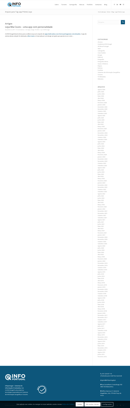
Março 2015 (101, 335)
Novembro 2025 (102, 109)
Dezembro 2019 (102, 263)
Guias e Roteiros (103, 64)
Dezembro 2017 (102, 315)
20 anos (100, 42)
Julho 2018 (101, 300)
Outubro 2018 (102, 293)
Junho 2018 (101, 302)
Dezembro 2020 (102, 237)
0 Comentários (20, 29)
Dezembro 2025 (102, 107)
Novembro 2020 (102, 239)
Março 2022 (101, 205)
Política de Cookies (68, 404)
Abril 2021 (101, 228)
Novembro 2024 (102, 135)
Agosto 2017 (101, 324)
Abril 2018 (101, 307)
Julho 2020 (101, 248)
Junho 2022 (101, 198)
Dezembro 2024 (102, 133)
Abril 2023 (101, 176)
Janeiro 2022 (101, 209)
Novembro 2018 (102, 291)
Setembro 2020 (102, 244)
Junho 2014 (101, 343)
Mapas (100, 66)
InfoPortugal (46, 29)
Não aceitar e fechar (92, 404)
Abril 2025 (101, 124)
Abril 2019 (101, 281)
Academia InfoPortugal (105, 44)
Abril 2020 (101, 254)
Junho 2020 (101, 250)
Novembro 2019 (102, 265)
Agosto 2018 (101, 298)
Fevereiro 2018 (102, 311)
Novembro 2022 (102, 187)
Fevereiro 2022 (102, 207)
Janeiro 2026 (101, 105)
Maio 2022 (101, 200)
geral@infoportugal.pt (109, 380)
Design (32, 29)
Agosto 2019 (101, 272)
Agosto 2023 (101, 168)
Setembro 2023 (102, 165)
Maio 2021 (101, 226)
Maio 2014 (101, 346)
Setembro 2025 (102, 113)
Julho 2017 (101, 326)
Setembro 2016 (102, 330)
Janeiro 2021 (101, 235)
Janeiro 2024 (101, 157)
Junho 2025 (101, 120)
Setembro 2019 (102, 270)
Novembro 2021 (102, 213)
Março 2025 (101, 126)
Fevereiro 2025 (102, 129)
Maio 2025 (101, 122)
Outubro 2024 (102, 137)
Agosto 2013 (101, 352)
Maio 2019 (101, 278)
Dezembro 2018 (102, 289)
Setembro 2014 (102, 339)
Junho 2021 (101, 224)
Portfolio (37, 29)
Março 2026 (101, 100)
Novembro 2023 (102, 161)
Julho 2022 (101, 196)
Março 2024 (101, 152)
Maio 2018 (101, 304)
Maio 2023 (101, 174)
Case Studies (102, 53)
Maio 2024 (101, 148)
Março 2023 (101, 178)
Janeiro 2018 (101, 313)
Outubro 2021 (102, 215)
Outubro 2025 (102, 111)
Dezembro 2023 (102, 159)
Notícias (100, 68)
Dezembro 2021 (102, 211)
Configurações (107, 404)
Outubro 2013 (102, 350)
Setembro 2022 (102, 191)
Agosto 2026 (101, 89)
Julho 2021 (101, 222)
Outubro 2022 (102, 189)
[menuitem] (56, 4)
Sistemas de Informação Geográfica (109, 72)
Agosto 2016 (101, 333)
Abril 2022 (101, 202)
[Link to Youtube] (120, 4)
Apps (29, 29)
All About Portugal (103, 46)
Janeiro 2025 (101, 131)
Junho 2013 (101, 354)
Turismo (100, 74)
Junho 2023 (101, 172)
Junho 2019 (101, 276)
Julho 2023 (101, 170)
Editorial (100, 57)
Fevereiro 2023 (102, 181)
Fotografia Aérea (103, 61)
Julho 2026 (101, 92)
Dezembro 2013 (102, 348)
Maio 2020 (101, 252)
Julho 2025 (101, 118)
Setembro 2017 (102, 322)
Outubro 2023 (102, 163)
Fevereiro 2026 (102, 103)
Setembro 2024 (102, 139)
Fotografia (101, 59)
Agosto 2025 (101, 115)
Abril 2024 (101, 150)
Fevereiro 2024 (102, 155)
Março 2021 (101, 231)
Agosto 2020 (101, 246)
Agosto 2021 (101, 220)
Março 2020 (101, 257)
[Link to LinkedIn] (117, 4)
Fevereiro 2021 (102, 233)
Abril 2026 (101, 98)
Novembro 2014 (102, 337)
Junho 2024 (101, 146)
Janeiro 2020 (101, 261)
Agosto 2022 (101, 194)
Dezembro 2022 (102, 185)
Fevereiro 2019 (102, 285)
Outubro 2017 (102, 320)
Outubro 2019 (102, 267)
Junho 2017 (101, 328)
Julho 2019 (101, 274)
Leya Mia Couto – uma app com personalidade (29, 27)
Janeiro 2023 (101, 183)
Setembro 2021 (102, 218)
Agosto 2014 (101, 341)
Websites (100, 79)
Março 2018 (101, 309)
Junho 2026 (101, 94)
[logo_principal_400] (14, 4)
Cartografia (101, 51)
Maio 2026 (101, 96)
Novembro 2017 (102, 317)
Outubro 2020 (102, 241)
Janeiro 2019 (101, 287)
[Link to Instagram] (123, 4)
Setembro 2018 (102, 296)
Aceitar (79, 404)
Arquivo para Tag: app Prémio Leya (18, 12)
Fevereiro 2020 (102, 259)
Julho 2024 (101, 144)
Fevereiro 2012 (102, 357)
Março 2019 (101, 283)
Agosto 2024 (101, 142)
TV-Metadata (102, 77)
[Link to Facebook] (114, 4)
